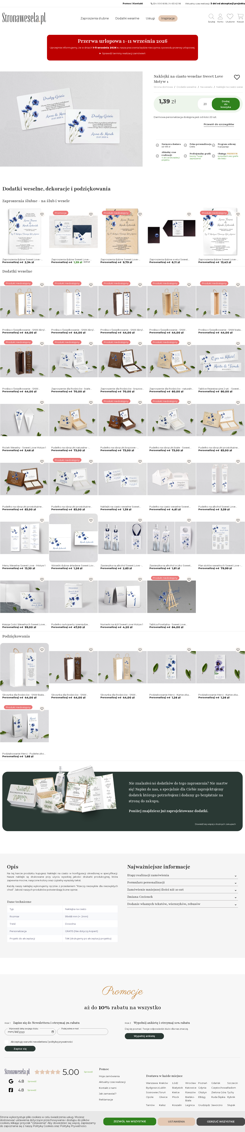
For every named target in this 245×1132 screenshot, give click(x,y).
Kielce (176, 1092)
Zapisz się (20, 1048)
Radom (231, 1087)
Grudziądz (204, 1105)
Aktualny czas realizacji (112, 1081)
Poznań (202, 1083)
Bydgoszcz (152, 1087)
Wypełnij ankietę (144, 1036)
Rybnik (231, 1097)
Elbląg (201, 1097)
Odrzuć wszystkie (221, 1121)
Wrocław (190, 1083)
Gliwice (163, 1097)
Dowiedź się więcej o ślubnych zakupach (215, 824)
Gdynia (202, 1087)
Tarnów (150, 1105)
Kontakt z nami (107, 1087)
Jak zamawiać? (107, 1093)
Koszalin (177, 1105)
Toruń (162, 1092)
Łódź (175, 1083)
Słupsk (231, 1105)
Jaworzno (217, 1105)
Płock (175, 1097)
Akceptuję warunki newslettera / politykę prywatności (42, 1041)
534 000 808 (160, 3)
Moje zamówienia (109, 1076)
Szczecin (232, 1083)
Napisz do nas (146, 789)
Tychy (230, 1092)
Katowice (190, 1087)
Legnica (190, 1105)
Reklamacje (106, 1099)
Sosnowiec (152, 1092)
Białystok (177, 1087)
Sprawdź (88, 1072)
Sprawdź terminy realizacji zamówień (123, 53)
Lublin (162, 1087)
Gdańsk (215, 1083)
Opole (150, 1097)
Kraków (163, 1083)
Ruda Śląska (218, 1097)
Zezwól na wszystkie (130, 1121)
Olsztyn (202, 1092)
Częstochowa (219, 1087)
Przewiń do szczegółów (219, 124)
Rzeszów (190, 1092)
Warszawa (152, 1083)
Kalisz (162, 1105)
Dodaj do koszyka (226, 104)
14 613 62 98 (175, 3)
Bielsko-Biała (190, 1099)
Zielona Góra (218, 1092)
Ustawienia (176, 1121)
